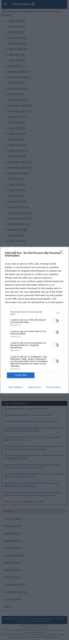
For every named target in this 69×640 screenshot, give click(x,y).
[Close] (62, 253)
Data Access (34, 387)
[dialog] (34, 320)
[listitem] (34, 313)
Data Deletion (15, 387)
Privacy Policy (53, 387)
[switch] (56, 320)
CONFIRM (21, 375)
